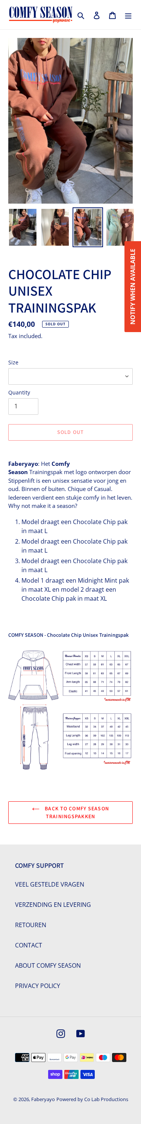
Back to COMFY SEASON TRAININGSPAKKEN (76, 812)
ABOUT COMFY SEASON (48, 965)
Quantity (19, 392)
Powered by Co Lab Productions (92, 1099)
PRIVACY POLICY (37, 986)
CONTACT (28, 945)
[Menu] (128, 14)
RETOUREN (30, 925)
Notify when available (133, 287)
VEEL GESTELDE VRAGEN (49, 884)
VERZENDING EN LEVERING (53, 904)
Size (13, 362)
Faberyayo (43, 1099)
